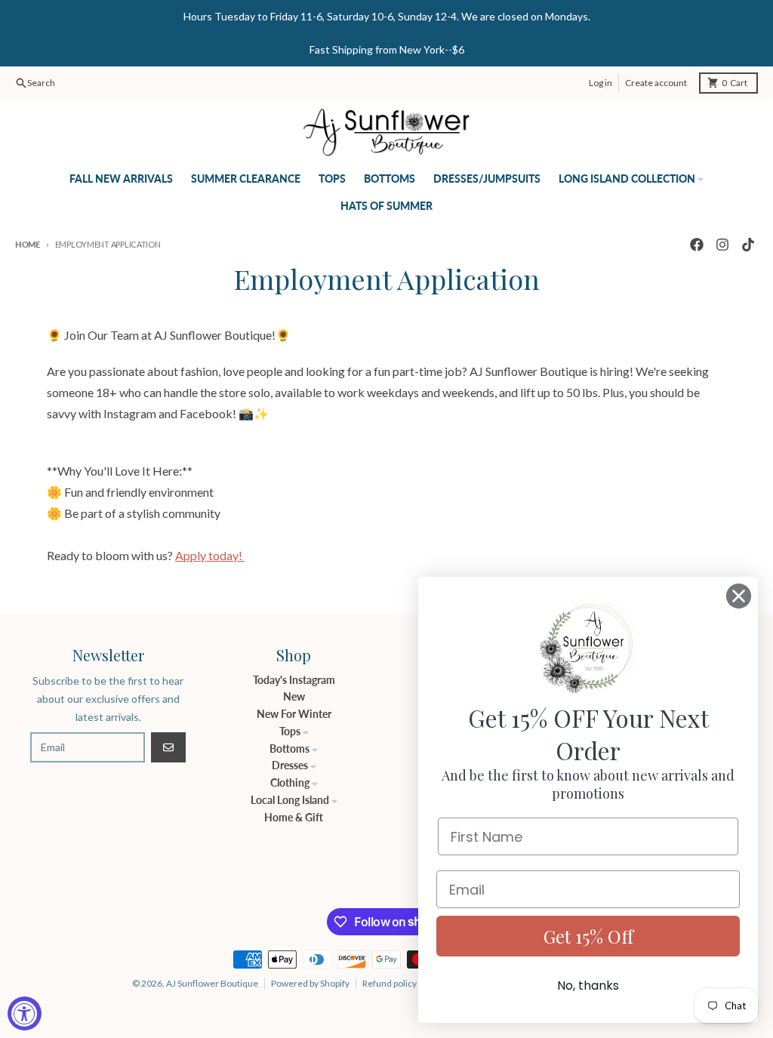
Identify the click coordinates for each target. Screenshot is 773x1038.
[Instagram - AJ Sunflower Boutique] (722, 244)
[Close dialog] (738, 596)
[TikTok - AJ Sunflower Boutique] (748, 244)
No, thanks (588, 985)
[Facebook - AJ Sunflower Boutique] (697, 244)
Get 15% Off (588, 936)
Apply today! (210, 555)
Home (27, 244)
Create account (656, 82)
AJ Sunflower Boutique (212, 983)
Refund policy (389, 983)
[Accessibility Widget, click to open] (25, 1013)
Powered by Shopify (310, 983)
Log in (600, 82)
